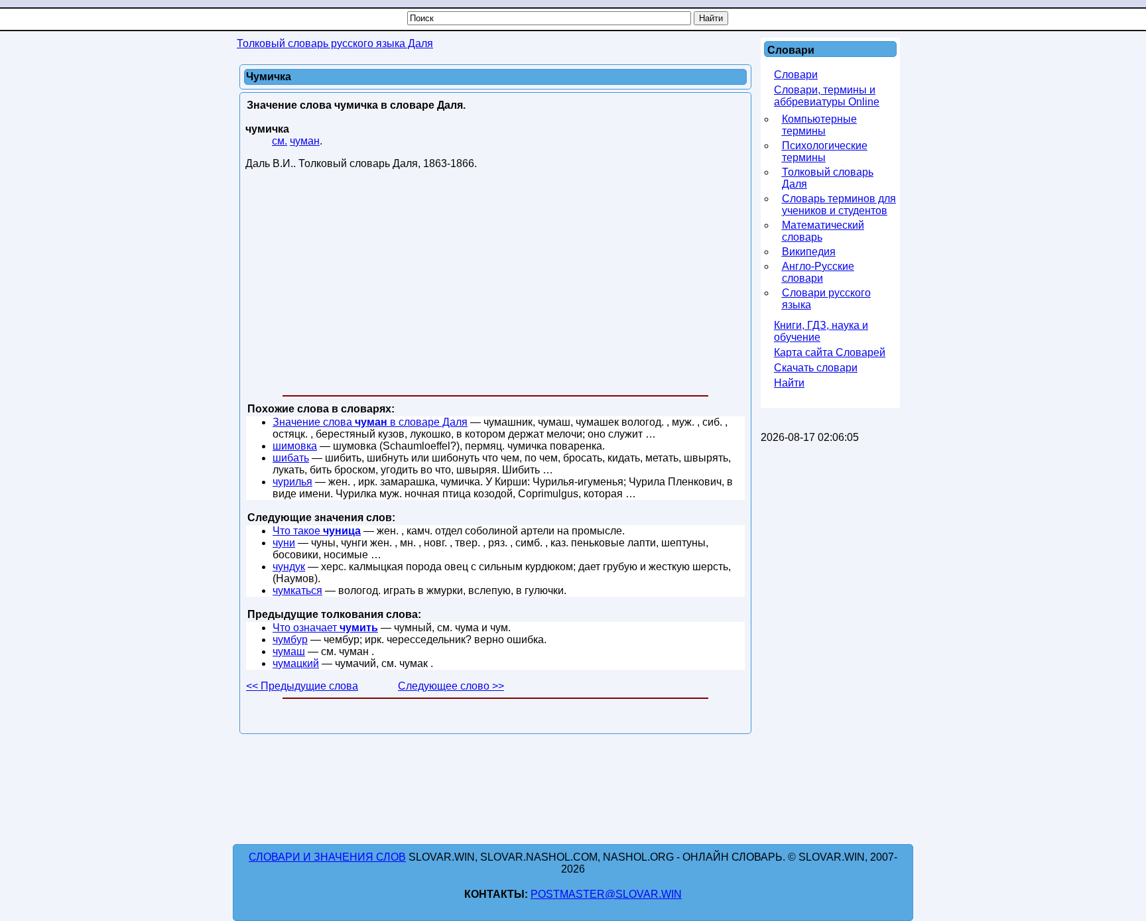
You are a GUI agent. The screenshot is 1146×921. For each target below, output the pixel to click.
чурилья (292, 481)
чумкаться (297, 590)
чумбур (290, 639)
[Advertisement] (495, 285)
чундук (289, 566)
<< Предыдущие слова (302, 686)
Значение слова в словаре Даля (370, 422)
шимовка (295, 446)
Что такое (317, 530)
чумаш (289, 651)
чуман (305, 141)
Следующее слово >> (451, 686)
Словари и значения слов (327, 857)
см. (279, 141)
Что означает (325, 627)
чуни (284, 542)
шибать (291, 457)
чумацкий (296, 663)
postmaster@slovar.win (606, 894)
